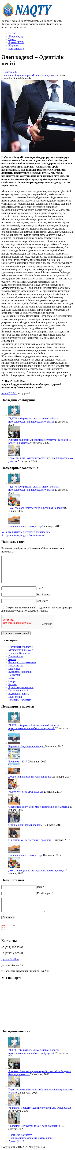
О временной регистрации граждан (29, 840)
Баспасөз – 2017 (18, 761)
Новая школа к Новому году (25, 526)
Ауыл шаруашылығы (20, 687)
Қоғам (12, 659)
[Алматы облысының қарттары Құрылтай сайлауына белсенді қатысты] (14, 436)
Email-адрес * (45, 893)
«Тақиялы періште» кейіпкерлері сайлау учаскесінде (39, 1107)
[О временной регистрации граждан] (14, 836)
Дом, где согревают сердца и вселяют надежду (36, 507)
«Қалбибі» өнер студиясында (26, 791)
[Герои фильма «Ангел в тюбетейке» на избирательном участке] (14, 454)
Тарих (12, 39)
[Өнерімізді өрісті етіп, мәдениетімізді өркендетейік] (14, 803)
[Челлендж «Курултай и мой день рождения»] (14, 1122)
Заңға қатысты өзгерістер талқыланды (25, 531)
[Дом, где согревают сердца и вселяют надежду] (14, 504)
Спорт (12, 681)
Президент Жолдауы (20, 646)
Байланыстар (16, 48)
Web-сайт (42, 600)
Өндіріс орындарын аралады (25, 824)
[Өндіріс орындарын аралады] (14, 821)
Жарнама (13, 45)
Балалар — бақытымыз (22, 662)
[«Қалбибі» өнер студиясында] (14, 788)
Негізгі (12, 33)
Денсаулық (14, 674)
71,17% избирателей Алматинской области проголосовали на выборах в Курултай (33, 420)
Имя (39, 588)
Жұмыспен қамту (18, 693)
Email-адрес (44, 594)
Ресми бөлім (15, 656)
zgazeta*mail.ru (10, 959)
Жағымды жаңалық (20, 671)
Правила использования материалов (30, 1137)
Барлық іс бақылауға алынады (26, 746)
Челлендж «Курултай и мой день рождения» (35, 1125)
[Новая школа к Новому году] (14, 522)
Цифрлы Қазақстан (19, 653)
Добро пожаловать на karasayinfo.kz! (30, 776)
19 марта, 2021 (10, 72)
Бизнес (12, 684)
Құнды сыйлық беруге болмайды (22, 535)
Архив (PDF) (16, 42)
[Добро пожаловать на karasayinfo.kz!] (14, 773)
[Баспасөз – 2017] (14, 758)
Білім (11, 678)
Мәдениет (14, 668)
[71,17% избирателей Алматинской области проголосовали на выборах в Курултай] (14, 415)
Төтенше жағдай (18, 690)
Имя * (40, 886)
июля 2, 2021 (9, 393)
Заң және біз (15, 665)
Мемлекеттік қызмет (20, 649)
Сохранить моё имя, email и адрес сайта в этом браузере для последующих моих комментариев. (36, 609)
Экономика (15, 696)
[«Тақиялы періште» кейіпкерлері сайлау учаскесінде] (14, 1104)
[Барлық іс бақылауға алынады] (14, 743)
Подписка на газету (20, 1134)
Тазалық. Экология (19, 699)
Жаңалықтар (15, 36)
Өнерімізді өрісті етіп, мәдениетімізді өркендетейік (39, 806)
